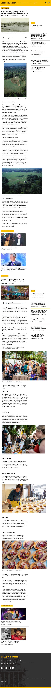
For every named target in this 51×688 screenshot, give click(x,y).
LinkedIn (26, 15)
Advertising (42, 678)
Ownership (29, 678)
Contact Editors (35, 678)
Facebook (28, 15)
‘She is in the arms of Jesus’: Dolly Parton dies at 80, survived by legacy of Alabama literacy (38, 43)
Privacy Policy (4, 678)
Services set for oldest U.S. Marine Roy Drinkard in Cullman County (9, 247)
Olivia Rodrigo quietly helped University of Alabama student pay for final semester (38, 68)
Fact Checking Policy (21, 678)
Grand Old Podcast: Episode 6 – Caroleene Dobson (37, 26)
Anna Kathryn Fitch (5, 15)
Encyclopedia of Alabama (16, 50)
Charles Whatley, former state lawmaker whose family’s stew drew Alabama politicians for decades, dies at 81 (38, 52)
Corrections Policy (11, 678)
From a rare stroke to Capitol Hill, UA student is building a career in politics (40, 61)
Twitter (25, 15)
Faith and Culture (5, 8)
